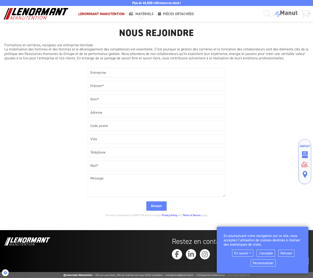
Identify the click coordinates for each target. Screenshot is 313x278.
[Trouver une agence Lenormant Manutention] (305, 174)
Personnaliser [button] (263, 263)
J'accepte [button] (266, 253)
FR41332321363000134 (238, 275)
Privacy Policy (169, 215)
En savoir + (242, 253)
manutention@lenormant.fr (179, 275)
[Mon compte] (286, 14)
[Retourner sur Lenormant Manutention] (305, 164)
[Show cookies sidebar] (5, 272)
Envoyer (156, 206)
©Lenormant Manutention (77, 275)
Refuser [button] (286, 253)
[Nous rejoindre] (305, 154)
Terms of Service (191, 215)
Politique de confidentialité (211, 275)
